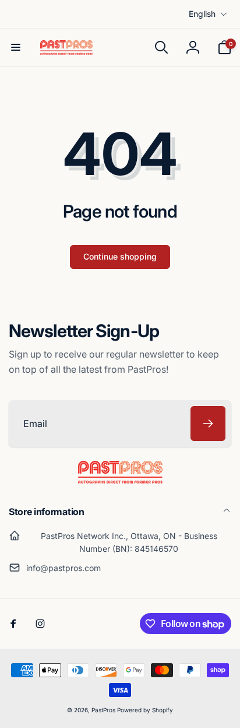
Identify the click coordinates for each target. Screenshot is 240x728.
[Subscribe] (207, 423)
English (202, 14)
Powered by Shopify (145, 709)
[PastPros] (120, 480)
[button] (16, 47)
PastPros (103, 709)
